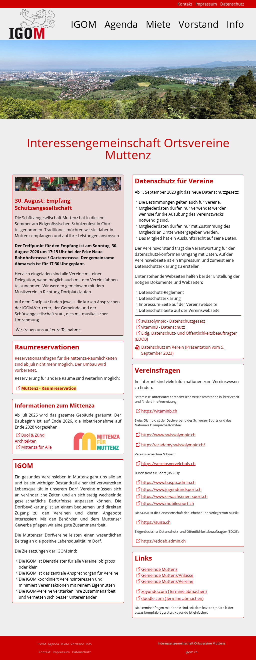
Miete (158, 24)
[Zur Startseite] (32, 24)
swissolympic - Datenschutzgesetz (173, 321)
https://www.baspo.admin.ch (168, 482)
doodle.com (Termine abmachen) (172, 598)
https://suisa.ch (155, 522)
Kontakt (185, 4)
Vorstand (198, 24)
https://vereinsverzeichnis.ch (168, 463)
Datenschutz (232, 4)
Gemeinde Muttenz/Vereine (167, 581)
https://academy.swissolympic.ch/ (173, 445)
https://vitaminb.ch (159, 411)
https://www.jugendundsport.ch (171, 489)
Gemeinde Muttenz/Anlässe (167, 575)
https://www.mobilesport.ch (167, 503)
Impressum (206, 4)
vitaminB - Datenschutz (163, 327)
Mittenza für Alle (36, 447)
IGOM (83, 24)
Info (235, 24)
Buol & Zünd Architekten (29, 438)
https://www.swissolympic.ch (168, 435)
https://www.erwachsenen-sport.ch (174, 496)
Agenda (121, 24)
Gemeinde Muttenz (159, 569)
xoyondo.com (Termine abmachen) (174, 591)
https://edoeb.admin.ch (163, 541)
